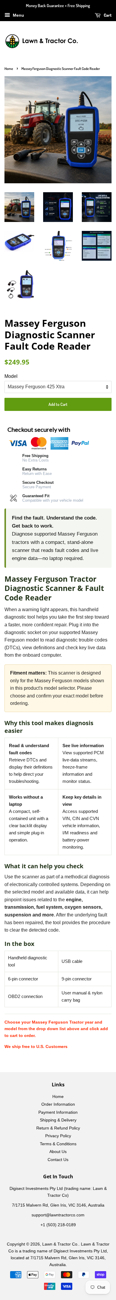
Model (11, 376)
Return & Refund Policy (58, 1128)
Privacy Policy (58, 1136)
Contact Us (58, 1159)
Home (8, 68)
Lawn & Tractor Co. (60, 1244)
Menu (18, 15)
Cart (107, 15)
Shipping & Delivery (58, 1120)
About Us (58, 1151)
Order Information (58, 1104)
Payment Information (58, 1112)
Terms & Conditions (58, 1144)
